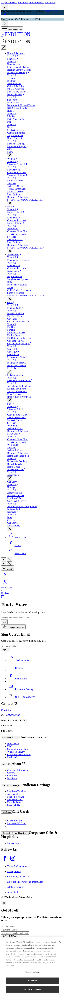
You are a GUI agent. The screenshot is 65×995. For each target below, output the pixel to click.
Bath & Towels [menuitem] (14, 94)
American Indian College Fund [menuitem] (22, 506)
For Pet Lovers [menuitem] (14, 335)
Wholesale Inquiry (16, 751)
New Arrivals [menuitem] (13, 64)
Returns (19, 668)
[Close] (3, 47)
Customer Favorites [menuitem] (16, 172)
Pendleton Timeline (16, 791)
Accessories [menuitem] (13, 254)
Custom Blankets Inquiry (19, 754)
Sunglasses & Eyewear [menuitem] (18, 279)
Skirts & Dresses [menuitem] (15, 191)
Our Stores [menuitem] (12, 523)
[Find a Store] (4, 577)
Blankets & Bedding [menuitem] (17, 72)
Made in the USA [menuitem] (15, 313)
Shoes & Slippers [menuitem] (15, 293)
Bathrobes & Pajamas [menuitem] (17, 197)
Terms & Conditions (17, 866)
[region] (32, 966)
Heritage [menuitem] (11, 487)
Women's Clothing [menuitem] (16, 175)
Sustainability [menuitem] (13, 525)
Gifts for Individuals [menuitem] (17, 321)
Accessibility (13, 892)
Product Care (13, 757)
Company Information (17, 770)
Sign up (5, 649)
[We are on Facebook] (5, 861)
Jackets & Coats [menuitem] (15, 186)
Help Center (13, 743)
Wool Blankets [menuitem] (14, 83)
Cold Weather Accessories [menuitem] (19, 290)
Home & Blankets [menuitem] (16, 53)
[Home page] (32, 34)
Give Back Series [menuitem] (15, 501)
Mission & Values (15, 796)
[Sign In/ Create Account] (4, 585)
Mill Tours (12, 778)
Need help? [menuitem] (20, 553)
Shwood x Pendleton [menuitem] (17, 391)
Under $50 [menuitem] (12, 349)
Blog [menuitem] (9, 517)
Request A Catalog (24, 689)
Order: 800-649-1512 (25, 697)
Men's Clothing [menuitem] (15, 223)
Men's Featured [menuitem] (15, 212)
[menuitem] (10, 403)
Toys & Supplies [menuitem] (15, 135)
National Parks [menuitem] (14, 509)
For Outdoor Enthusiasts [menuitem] (19, 338)
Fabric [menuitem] (10, 152)
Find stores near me (15, 628)
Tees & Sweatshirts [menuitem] (16, 189)
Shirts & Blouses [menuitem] (15, 180)
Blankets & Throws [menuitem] (16, 362)
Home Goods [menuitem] (14, 138)
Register (5, 593)
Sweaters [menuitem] (11, 183)
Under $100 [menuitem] (13, 351)
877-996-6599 (13, 715)
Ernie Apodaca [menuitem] (14, 394)
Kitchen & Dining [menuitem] (15, 143)
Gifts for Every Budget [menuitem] (18, 343)
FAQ (9, 746)
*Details (5, 14)
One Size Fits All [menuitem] (15, 340)
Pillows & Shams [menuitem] (15, 89)
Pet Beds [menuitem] (11, 368)
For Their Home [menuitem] (15, 316)
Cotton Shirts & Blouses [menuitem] (18, 414)
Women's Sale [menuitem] (14, 409)
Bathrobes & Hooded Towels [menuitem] (21, 105)
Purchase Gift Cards (16, 823)
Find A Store (21, 678)
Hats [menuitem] (9, 282)
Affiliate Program (15, 887)
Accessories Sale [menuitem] (15, 469)
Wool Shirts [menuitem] (12, 228)
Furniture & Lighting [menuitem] (17, 146)
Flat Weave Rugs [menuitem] (15, 119)
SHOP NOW (50, 11)
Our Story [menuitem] (12, 481)
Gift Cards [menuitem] (12, 319)
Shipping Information (17, 749)
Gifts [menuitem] (9, 149)
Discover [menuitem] (11, 512)
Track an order (22, 660)
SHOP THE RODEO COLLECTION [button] (25, 199)
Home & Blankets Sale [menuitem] (18, 455)
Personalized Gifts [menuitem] (16, 357)
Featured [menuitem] (11, 58)
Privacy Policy (14, 871)
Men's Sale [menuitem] (12, 434)
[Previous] (4, 7)
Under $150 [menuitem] (13, 354)
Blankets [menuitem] (11, 80)
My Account (7, 587)
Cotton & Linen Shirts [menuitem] (17, 231)
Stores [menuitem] (18, 545)
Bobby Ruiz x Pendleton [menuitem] (19, 397)
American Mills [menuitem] (14, 492)
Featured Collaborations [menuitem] (19, 380)
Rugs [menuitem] (10, 111)
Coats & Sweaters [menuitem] (15, 130)
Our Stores (12, 775)
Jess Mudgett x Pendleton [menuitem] (19, 386)
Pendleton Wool (15, 799)
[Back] (3, 559)
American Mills (14, 794)
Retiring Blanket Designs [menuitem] (19, 69)
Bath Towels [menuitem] (13, 102)
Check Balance (14, 820)
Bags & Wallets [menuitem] (14, 276)
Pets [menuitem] (9, 121)
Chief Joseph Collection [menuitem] (18, 67)
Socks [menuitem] (10, 287)
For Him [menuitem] (11, 330)
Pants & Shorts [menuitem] (14, 194)
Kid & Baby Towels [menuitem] (17, 108)
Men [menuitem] (9, 206)
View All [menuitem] (11, 56)
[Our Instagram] (12, 861)
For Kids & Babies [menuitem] (16, 332)
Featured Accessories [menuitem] (17, 260)
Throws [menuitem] (11, 78)
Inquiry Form (13, 843)
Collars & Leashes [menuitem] (16, 132)
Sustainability (13, 805)
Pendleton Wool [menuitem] (15, 498)
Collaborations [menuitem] (14, 375)
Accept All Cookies (32, 989)
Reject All (32, 980)
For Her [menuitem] (11, 327)
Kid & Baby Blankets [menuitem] (17, 91)
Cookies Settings (32, 972)
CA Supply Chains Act (18, 876)
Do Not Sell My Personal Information (25, 881)
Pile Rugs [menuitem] (11, 116)
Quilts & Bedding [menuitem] (15, 86)
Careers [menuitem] (11, 520)
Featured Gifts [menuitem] (14, 308)
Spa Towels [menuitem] (12, 100)
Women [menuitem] (11, 158)
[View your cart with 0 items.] (2, 597)
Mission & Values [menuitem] (15, 495)
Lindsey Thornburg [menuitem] (16, 388)
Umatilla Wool (14, 802)
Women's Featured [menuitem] (16, 164)
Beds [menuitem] (9, 127)
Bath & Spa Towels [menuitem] (16, 365)
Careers (11, 773)
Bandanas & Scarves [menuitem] (17, 284)
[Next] (4, 23)
